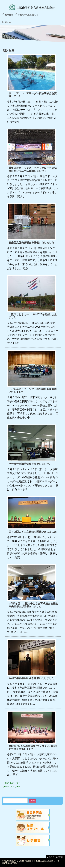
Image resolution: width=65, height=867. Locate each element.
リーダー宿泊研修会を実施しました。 (30, 463)
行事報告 (33, 840)
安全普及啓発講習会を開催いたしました (31, 242)
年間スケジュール (33, 827)
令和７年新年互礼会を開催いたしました (31, 678)
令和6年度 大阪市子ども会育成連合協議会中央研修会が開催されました (33, 605)
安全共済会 (33, 815)
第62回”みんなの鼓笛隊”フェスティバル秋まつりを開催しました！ (33, 747)
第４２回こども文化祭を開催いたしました (33, 531)
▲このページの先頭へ (55, 857)
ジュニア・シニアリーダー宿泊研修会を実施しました (33, 94)
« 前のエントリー (12, 782)
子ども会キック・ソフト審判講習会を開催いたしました (33, 390)
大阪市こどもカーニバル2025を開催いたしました (33, 315)
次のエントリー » (12, 786)
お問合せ (9, 14)
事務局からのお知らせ (28, 14)
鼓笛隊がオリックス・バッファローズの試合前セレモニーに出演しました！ (33, 169)
